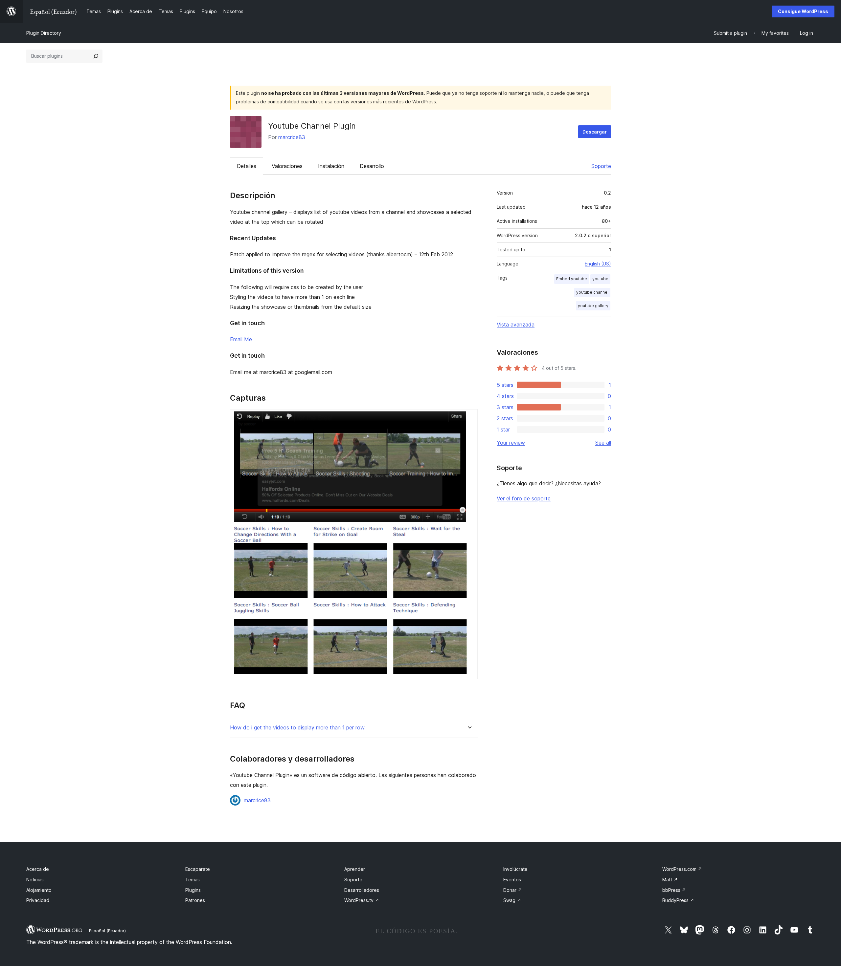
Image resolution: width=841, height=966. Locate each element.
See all (603, 442)
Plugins (193, 890)
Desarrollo (372, 166)
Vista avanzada (515, 324)
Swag (512, 900)
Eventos (512, 879)
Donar (512, 890)
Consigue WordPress (803, 11)
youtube (600, 278)
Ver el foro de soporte (524, 498)
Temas (192, 879)
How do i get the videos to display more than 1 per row (297, 727)
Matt (670, 879)
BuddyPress (678, 900)
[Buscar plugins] (95, 56)
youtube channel (592, 292)
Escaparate (197, 869)
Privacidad (37, 900)
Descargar (594, 132)
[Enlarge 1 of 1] (469, 418)
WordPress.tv (361, 900)
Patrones (195, 900)
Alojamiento (39, 890)
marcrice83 (291, 137)
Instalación (331, 166)
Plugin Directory (43, 33)
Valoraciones (287, 166)
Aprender (354, 869)
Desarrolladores (361, 890)
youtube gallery (593, 305)
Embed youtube (571, 278)
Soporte (601, 166)
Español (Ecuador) (107, 930)
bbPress (674, 890)
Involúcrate (515, 869)
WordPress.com (682, 869)
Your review (511, 442)
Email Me (241, 339)
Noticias (35, 879)
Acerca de (37, 869)
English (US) (598, 263)
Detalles (246, 166)
